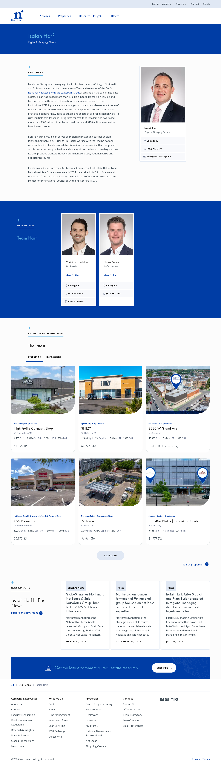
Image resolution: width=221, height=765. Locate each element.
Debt (51, 704)
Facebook (162, 699)
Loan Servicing (57, 725)
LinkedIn (171, 699)
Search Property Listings (100, 704)
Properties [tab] (34, 356)
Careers (180, 4)
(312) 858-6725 (75, 293)
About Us (16, 704)
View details (62, 445)
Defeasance (55, 736)
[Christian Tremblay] (78, 259)
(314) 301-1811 (113, 293)
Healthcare (92, 715)
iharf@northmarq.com (159, 156)
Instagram (167, 699)
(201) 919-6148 (75, 301)
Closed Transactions (22, 741)
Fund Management (59, 715)
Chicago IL (152, 140)
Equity (52, 709)
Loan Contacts (131, 720)
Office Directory (132, 709)
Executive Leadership (23, 715)
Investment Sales (58, 720)
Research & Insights (91, 16)
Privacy (196, 759)
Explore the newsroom (24, 612)
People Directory (132, 715)
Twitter (176, 699)
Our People (25, 685)
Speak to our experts (51, 450)
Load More (110, 555)
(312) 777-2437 (154, 148)
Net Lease (91, 741)
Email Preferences (133, 725)
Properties (64, 16)
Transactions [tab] (53, 356)
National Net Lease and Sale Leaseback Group (54, 92)
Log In (155, 4)
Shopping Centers (96, 746)
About (165, 4)
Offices (115, 16)
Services (45, 16)
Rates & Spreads (20, 735)
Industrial (91, 720)
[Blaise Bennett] (116, 255)
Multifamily (92, 725)
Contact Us (129, 704)
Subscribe (162, 667)
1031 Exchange (57, 731)
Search (206, 4)
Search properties (193, 564)
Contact (194, 4)
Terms (206, 759)
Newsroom (17, 746)
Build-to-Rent (93, 709)
